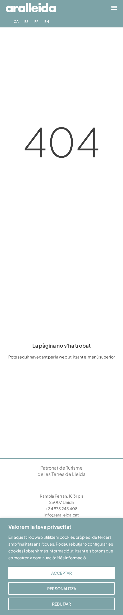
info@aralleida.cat (61, 514)
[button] (114, 7)
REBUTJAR (61, 603)
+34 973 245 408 (61, 508)
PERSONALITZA (61, 588)
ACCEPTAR (61, 573)
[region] (61, 566)
